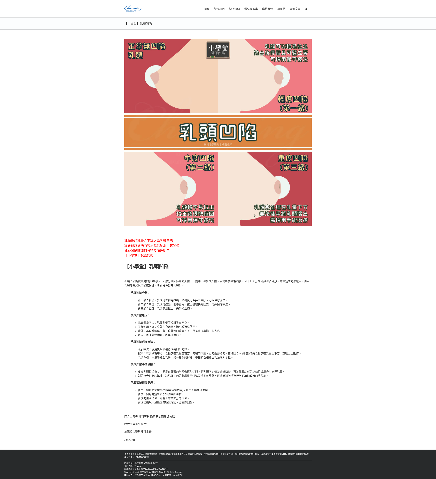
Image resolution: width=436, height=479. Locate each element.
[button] (306, 8)
